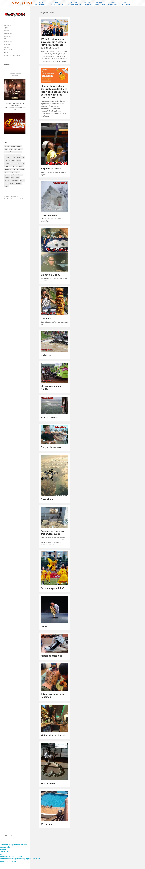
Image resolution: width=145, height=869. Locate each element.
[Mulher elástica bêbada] (54, 718)
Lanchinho (46, 318)
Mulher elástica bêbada (53, 735)
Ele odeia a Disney (50, 274)
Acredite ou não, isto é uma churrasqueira (53, 532)
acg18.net (15, 75)
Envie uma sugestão (12, 55)
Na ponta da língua (51, 168)
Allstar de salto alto (51, 655)
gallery (21, 166)
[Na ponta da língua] (54, 144)
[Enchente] (54, 341)
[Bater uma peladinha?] (54, 568)
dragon (19, 160)
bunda (12, 152)
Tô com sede (47, 824)
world (6, 186)
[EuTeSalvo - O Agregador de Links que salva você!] (14, 133)
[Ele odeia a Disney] (54, 250)
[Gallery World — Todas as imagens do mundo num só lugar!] (14, 14)
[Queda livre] (54, 475)
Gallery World (14, 196)
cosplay (12, 154)
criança (18, 154)
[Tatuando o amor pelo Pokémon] (54, 677)
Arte (6, 28)
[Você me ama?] (54, 761)
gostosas (13, 174)
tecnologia (18, 183)
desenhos (12, 160)
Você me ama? (48, 783)
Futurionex (14, 166)
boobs (6, 152)
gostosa (7, 174)
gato (13, 172)
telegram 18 (5, 847)
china (6, 154)
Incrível (7, 52)
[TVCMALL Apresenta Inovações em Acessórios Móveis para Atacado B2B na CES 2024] (54, 27)
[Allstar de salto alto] (54, 643)
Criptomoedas (16, 157)
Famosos (8, 41)
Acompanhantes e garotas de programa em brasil (20, 858)
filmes (23, 163)
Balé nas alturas (49, 417)
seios (11, 183)
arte (6, 149)
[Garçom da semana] (54, 434)
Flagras (7, 44)
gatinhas (7, 172)
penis (6, 183)
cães (23, 157)
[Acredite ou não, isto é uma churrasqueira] (54, 517)
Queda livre (47, 499)
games (16, 169)
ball (15, 149)
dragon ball (8, 163)
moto (17, 177)
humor (20, 174)
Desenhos (8, 36)
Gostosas (8, 50)
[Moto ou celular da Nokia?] (54, 373)
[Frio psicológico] (54, 196)
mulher (7, 180)
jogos (12, 177)
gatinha (22, 169)
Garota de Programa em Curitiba (13, 844)
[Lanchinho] (54, 301)
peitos (22, 180)
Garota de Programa (15, 73)
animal (13, 146)
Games (7, 47)
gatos (17, 172)
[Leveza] (54, 609)
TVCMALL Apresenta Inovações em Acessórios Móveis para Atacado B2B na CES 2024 (54, 43)
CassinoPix (4, 851)
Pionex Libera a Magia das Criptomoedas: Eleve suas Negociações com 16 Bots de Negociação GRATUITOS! (54, 92)
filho (18, 163)
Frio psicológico (49, 214)
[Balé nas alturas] (54, 405)
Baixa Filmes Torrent (8, 861)
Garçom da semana (51, 447)
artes (10, 149)
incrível (7, 177)
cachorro (18, 152)
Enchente (46, 354)
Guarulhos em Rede (17, 199)
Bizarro (7, 31)
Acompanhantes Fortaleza (11, 856)
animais (7, 146)
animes (19, 146)
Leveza (44, 626)
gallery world (8, 169)
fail (14, 163)
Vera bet (3, 849)
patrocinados (14, 180)
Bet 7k (2, 854)
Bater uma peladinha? (52, 588)
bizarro (20, 149)
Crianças (8, 33)
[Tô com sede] (54, 806)
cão (6, 160)
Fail (5, 39)
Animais (7, 25)
